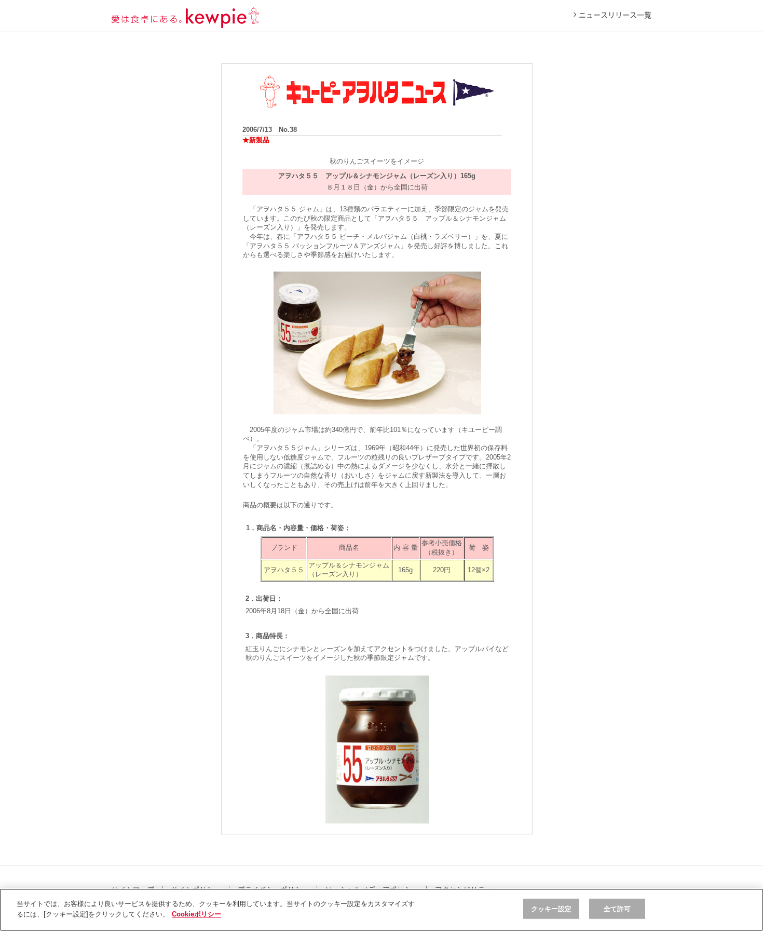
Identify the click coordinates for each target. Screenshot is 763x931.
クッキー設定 (551, 909)
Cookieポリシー (196, 913)
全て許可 (617, 909)
